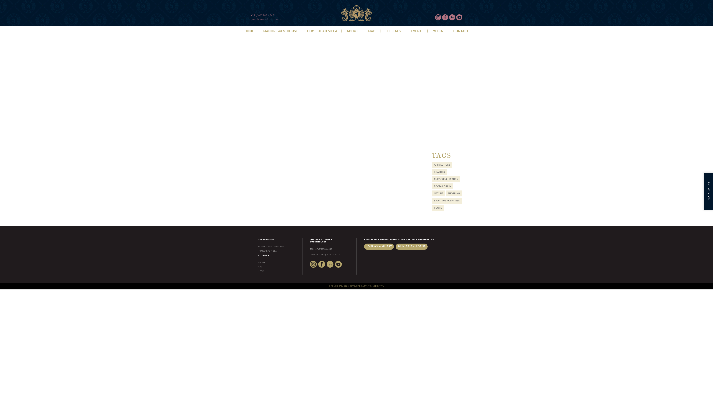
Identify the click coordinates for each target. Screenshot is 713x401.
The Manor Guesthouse (271, 247)
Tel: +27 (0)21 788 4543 (321, 249)
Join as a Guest (379, 246)
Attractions (442, 165)
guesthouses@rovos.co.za (266, 19)
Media (438, 31)
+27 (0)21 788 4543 (262, 15)
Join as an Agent (412, 246)
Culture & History (446, 179)
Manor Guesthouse (280, 31)
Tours (438, 208)
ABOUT (352, 31)
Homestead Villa (322, 31)
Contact (460, 31)
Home (249, 31)
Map (371, 31)
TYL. (382, 286)
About (261, 263)
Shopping (454, 193)
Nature (438, 193)
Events (417, 31)
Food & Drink (442, 186)
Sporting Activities (447, 201)
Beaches (439, 172)
